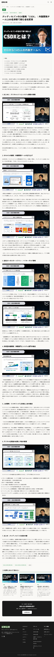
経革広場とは (46, 629)
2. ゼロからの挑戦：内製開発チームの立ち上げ (15, 63)
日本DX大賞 (35, 632)
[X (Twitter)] (2, 637)
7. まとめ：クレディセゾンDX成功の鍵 (13, 73)
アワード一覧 (36, 629)
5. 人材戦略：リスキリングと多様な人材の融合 (15, 69)
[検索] (48, 2)
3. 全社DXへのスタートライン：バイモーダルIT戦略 (16, 65)
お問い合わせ (46, 632)
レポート (24, 637)
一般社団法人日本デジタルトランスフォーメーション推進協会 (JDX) (10, 633)
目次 (6, 58)
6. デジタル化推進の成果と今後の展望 (13, 71)
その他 (24, 642)
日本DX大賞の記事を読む (8, 565)
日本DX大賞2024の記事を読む (20, 565)
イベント (24, 632)
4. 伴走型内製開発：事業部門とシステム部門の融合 (16, 67)
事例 (7, 6)
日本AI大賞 (35, 634)
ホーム (3, 6)
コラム (24, 639)
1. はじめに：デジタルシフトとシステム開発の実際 (16, 61)
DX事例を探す (27, 612)
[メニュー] (51, 2)
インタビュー (25, 634)
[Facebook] (4, 637)
